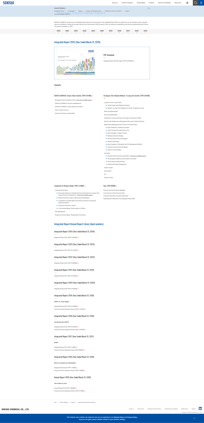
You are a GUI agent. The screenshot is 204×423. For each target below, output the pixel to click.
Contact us (131, 408)
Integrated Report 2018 (65, 327)
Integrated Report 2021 (65, 276)
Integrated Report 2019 (65, 306)
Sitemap (193, 408)
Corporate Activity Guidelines (171, 408)
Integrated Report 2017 (65, 347)
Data (109, 185)
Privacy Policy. (132, 417)
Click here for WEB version (84, 100)
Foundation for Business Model (69, 185)
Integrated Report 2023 (65, 250)
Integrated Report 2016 (65, 367)
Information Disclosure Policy (154, 408)
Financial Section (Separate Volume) (69, 309)
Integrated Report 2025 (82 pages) (118, 61)
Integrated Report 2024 (65, 237)
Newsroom (177, 3)
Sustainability (141, 3)
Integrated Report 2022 (65, 263)
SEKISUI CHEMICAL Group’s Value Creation (72, 95)
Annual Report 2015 (64, 388)
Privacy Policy (140, 408)
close (194, 418)
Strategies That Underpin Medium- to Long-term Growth (126, 95)
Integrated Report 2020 (65, 288)
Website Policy (184, 408)
